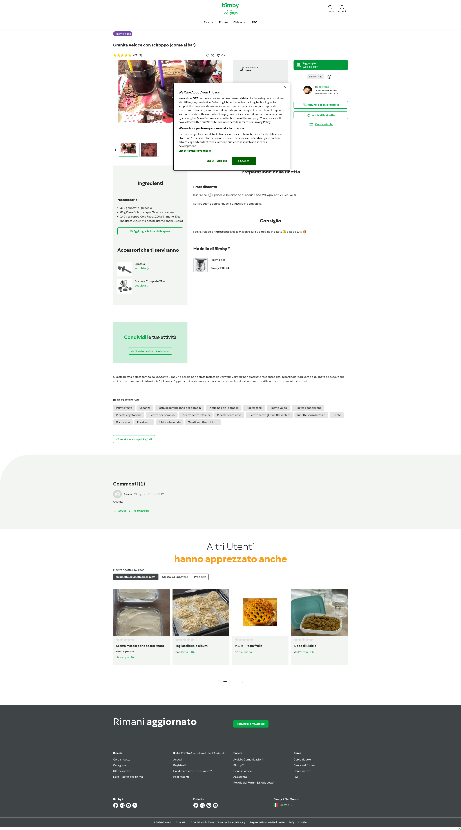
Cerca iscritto (302, 771)
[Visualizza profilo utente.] (307, 89)
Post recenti (181, 776)
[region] (231, 127)
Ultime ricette (122, 771)
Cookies (302, 822)
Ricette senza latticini (196, 415)
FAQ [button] (254, 22)
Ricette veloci (279, 408)
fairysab (324, 86)
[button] (330, 9)
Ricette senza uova (229, 415)
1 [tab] (225, 681)
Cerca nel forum (304, 765)
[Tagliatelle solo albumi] (201, 612)
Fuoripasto (144, 422)
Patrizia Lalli (306, 652)
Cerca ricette (121, 759)
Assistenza (240, 776)
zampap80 (127, 657)
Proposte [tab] (200, 577)
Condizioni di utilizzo (202, 822)
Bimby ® (238, 765)
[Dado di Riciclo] (319, 612)
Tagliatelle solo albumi (192, 646)
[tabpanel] (230, 637)
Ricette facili (254, 408)
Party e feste (124, 408)
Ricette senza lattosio (311, 415)
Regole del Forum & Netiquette (253, 782)
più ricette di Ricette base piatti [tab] (135, 577)
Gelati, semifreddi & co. (203, 422)
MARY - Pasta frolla (249, 646)
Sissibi (128, 494)
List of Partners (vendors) (195, 150)
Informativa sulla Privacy (231, 822)
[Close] (285, 87)
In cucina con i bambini (224, 408)
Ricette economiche (308, 408)
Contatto (181, 822)
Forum (237, 753)
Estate (337, 415)
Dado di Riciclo (305, 646)
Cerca (297, 753)
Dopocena (123, 422)
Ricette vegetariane (129, 415)
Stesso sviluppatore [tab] (175, 577)
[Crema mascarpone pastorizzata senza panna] (141, 612)
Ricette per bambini (162, 415)
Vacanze (144, 408)
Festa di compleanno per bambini (180, 408)
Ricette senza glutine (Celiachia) (269, 415)
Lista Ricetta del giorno (128, 776)
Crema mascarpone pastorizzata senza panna (140, 648)
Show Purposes (217, 160)
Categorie (119, 765)
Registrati (179, 765)
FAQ (291, 822)
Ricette (117, 753)
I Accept (244, 161)
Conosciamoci (242, 771)
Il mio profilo (199, 753)
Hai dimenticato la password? (192, 771)
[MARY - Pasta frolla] (260, 612)
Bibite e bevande (170, 422)
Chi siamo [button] (239, 22)
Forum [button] (223, 22)
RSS (296, 776)
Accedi (177, 759)
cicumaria (245, 652)
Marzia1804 (186, 652)
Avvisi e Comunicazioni (248, 759)
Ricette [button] (208, 22)
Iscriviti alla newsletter (250, 723)
